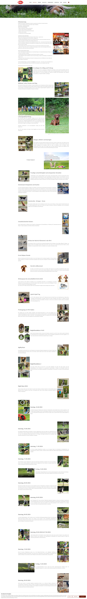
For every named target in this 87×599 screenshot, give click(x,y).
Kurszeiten (56, 2)
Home (30, 2)
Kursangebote (50, 2)
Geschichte (44, 2)
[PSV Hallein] (20, 2)
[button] (46, 115)
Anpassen (69, 596)
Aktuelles (34, 2)
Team (61, 2)
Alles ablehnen (76, 596)
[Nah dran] (86, 593)
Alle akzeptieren (83, 596)
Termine (39, 2)
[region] (43, 596)
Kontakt (64, 2)
